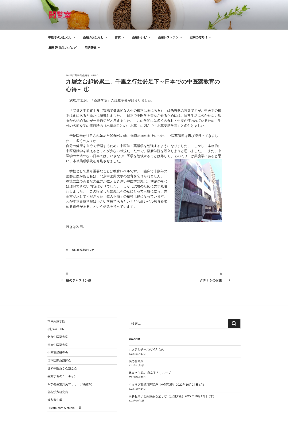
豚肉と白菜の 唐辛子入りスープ (150, 372)
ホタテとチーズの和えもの (146, 349)
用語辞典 (91, 47)
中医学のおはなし (60, 37)
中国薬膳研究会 (57, 352)
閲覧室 (60, 15)
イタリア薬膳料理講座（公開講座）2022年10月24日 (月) (166, 384)
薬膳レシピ (139, 37)
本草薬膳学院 (56, 321)
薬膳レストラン (168, 37)
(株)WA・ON (55, 329)
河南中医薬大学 (57, 344)
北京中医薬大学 (57, 336)
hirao (94, 75)
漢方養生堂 (54, 399)
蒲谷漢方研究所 (57, 392)
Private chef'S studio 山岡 (64, 407)
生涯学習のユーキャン (62, 376)
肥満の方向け (198, 37)
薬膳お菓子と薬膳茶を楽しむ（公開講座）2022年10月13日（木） (172, 396)
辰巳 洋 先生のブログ (62, 47)
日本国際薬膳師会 (59, 360)
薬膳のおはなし (93, 37)
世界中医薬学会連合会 (62, 368)
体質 (118, 37)
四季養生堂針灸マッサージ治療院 (69, 384)
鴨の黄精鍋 (136, 361)
